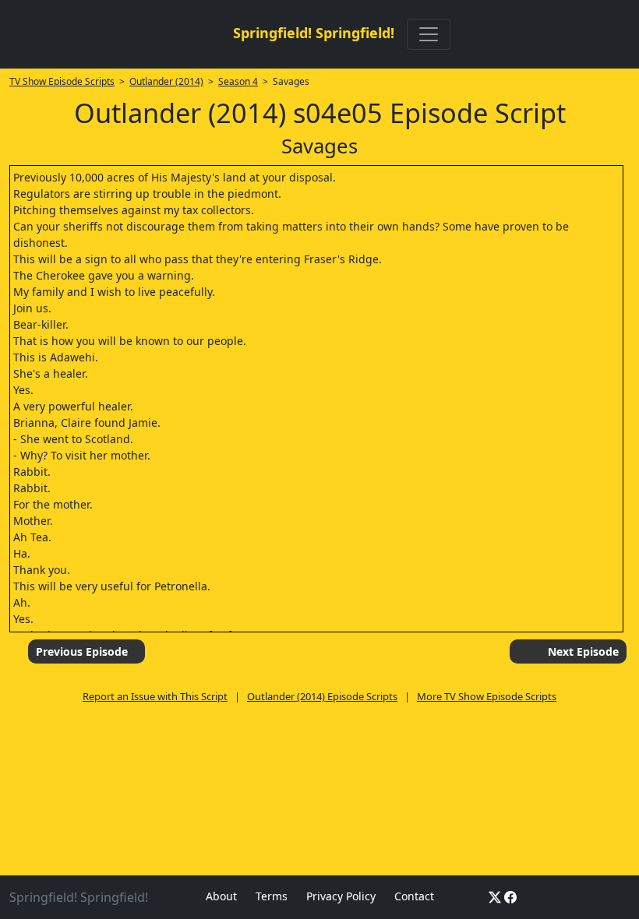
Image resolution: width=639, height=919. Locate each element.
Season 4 (238, 81)
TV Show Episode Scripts (62, 81)
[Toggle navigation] (428, 34)
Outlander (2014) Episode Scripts (322, 696)
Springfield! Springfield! (313, 32)
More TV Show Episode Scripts (486, 696)
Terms (272, 896)
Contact (414, 896)
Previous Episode (82, 651)
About (221, 896)
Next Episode (583, 651)
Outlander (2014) (166, 81)
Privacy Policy (341, 896)
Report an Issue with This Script (155, 696)
